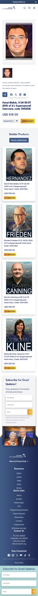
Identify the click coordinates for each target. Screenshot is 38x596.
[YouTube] (21, 555)
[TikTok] (25, 555)
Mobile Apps (19, 502)
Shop (19, 484)
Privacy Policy (19, 563)
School (19, 488)
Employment (19, 524)
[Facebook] (11, 94)
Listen (19, 477)
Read (19, 480)
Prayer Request (19, 513)
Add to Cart (27, 121)
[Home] (8, 8)
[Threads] (29, 555)
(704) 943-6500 (19, 541)
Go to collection (19, 140)
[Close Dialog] (35, 568)
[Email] (25, 94)
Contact (19, 521)
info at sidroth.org (19, 544)
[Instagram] (13, 555)
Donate (19, 499)
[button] (35, 2)
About (19, 495)
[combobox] (10, 121)
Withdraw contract (19, 528)
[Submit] (29, 412)
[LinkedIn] (20, 94)
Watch (19, 473)
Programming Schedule (19, 510)
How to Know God (17, 461)
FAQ (19, 506)
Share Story (19, 517)
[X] (16, 94)
